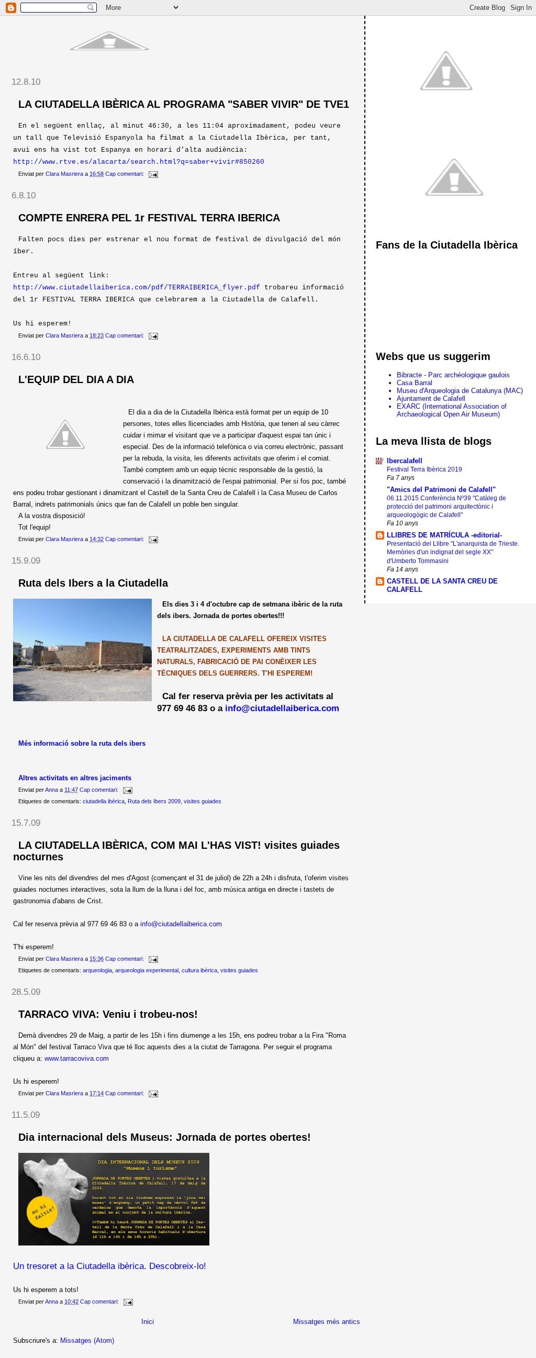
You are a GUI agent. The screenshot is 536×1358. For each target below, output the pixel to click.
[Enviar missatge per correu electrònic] (153, 174)
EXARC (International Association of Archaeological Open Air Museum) (452, 410)
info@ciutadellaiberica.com (181, 924)
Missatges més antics (326, 1322)
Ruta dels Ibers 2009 (154, 801)
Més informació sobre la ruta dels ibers (82, 743)
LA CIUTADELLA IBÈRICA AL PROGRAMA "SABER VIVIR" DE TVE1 (183, 104)
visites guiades (202, 801)
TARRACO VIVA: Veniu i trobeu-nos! (108, 1014)
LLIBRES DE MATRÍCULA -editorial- (444, 535)
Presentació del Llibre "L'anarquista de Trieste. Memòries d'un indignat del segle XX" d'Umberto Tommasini (453, 552)
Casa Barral (414, 383)
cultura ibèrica (199, 970)
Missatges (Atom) (87, 1340)
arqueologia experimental (146, 970)
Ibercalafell (404, 461)
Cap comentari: (125, 174)
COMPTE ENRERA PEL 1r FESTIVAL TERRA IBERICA (149, 217)
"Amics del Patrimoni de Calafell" (441, 489)
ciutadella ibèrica (104, 801)
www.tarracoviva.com (76, 1058)
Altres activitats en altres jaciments (74, 778)
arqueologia (97, 970)
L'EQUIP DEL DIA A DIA (76, 379)
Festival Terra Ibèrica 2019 (424, 469)
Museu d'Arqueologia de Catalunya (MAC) (460, 391)
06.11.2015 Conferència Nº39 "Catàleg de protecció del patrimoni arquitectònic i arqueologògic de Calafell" (446, 507)
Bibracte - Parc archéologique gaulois (453, 375)
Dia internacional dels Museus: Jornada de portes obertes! (164, 1137)
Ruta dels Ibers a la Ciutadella (93, 583)
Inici (147, 1322)
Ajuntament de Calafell (431, 398)
